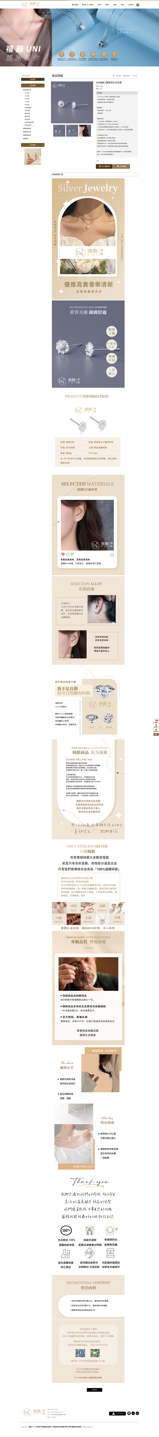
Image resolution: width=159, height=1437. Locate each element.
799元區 (27, 101)
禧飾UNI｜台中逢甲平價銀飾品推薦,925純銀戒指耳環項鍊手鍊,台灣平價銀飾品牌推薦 (30, 4)
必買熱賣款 (28, 107)
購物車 (156, 721)
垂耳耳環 (27, 113)
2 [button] (80, 65)
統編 (48, 1417)
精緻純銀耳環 (27, 90)
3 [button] (83, 65)
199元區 (27, 93)
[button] (137, 4)
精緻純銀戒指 (27, 135)
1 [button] (78, 65)
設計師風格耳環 (29, 122)
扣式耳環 (27, 119)
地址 (48, 1414)
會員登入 (156, 727)
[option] (79, 37)
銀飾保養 (25, 138)
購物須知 (156, 731)
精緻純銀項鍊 (27, 128)
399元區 (27, 96)
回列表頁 (94, 1390)
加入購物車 (105, 166)
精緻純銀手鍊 (27, 132)
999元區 (27, 104)
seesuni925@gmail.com (57, 1412)
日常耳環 (27, 110)
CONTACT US (119, 1413)
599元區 (27, 99)
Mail (48, 1412)
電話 (48, 1409)
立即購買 (123, 166)
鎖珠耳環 (27, 116)
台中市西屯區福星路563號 (58, 1414)
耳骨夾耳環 (28, 125)
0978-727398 (54, 1409)
